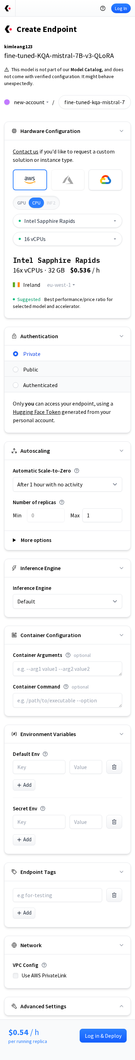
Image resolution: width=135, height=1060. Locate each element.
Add (27, 785)
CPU (36, 203)
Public (30, 369)
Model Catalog (86, 69)
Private (31, 353)
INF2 (51, 203)
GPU (21, 203)
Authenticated (40, 385)
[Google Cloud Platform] (105, 179)
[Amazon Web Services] (30, 179)
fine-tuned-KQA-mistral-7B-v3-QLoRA (59, 55)
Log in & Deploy (103, 1035)
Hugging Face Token (37, 411)
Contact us (25, 151)
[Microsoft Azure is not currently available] (68, 179)
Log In (121, 8)
